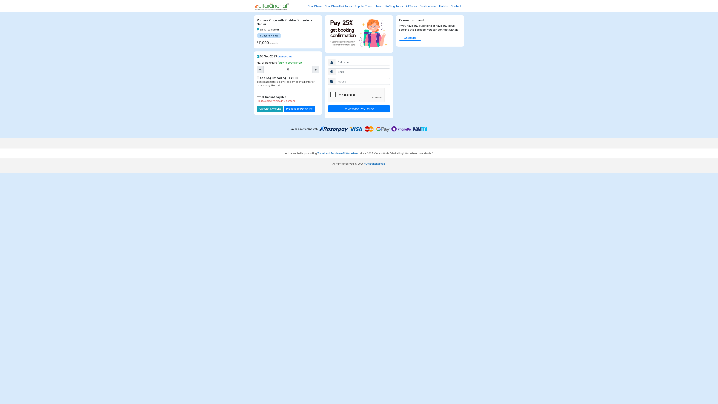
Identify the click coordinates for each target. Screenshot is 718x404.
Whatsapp (410, 37)
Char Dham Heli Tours (338, 6)
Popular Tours (363, 6)
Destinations (428, 6)
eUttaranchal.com (375, 163)
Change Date (284, 56)
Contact (456, 6)
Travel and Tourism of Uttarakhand (338, 153)
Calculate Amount (270, 108)
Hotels (443, 6)
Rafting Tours (394, 6)
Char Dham (315, 6)
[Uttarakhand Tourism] (272, 6)
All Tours (411, 6)
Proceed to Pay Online (299, 108)
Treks (379, 6)
